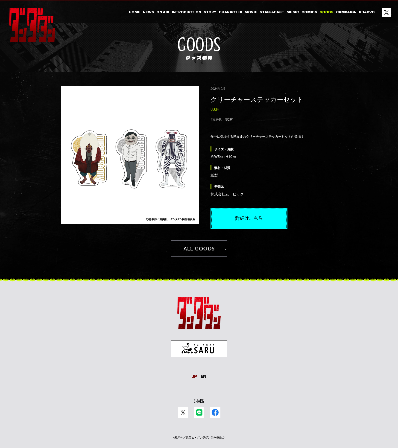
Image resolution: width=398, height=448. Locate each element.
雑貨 (229, 119)
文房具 (217, 119)
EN (203, 376)
